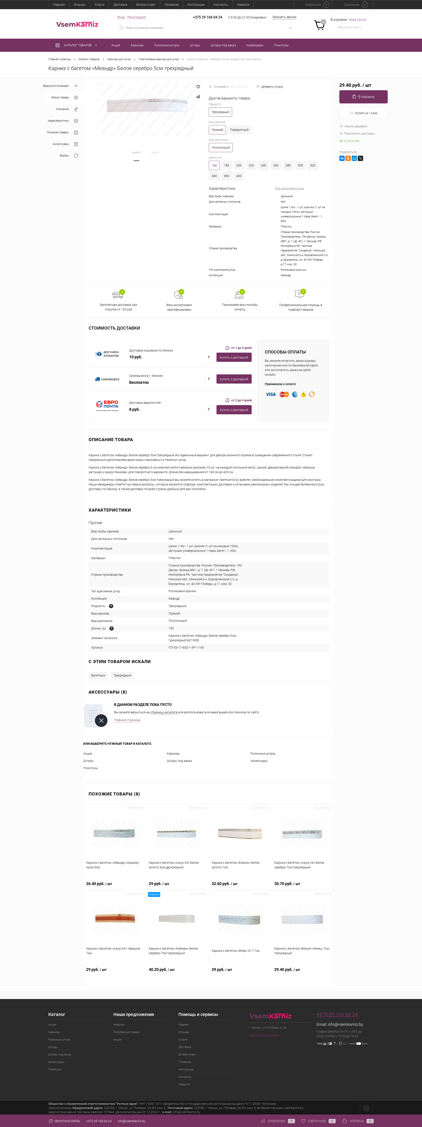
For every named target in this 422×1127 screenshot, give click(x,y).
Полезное (171, 4)
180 (226, 165)
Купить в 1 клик (366, 113)
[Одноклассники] (348, 158)
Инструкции (196, 4)
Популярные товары (126, 1032)
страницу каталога (164, 712)
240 (263, 165)
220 (251, 165)
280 (288, 165)
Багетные (98, 675)
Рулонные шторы (263, 753)
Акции (117, 1039)
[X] (360, 158)
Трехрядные (122, 675)
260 (275, 165)
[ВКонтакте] (342, 158)
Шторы (88, 761)
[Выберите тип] (111, 628)
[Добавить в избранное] (198, 87)
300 (300, 165)
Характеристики (58, 121)
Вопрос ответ (146, 4)
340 (214, 176)
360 (226, 176)
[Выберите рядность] (111, 606)
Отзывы (79, 4)
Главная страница (127, 720)
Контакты (221, 4)
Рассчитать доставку (359, 133)
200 (239, 165)
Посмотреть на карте (264, 1035)
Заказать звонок (284, 17)
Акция (87, 753)
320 (312, 165)
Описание (62, 109)
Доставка (120, 4)
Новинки (119, 1024)
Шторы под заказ (179, 761)
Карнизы (173, 753)
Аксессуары (61, 144)
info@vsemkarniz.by (345, 1024)
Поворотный (239, 130)
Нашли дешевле (355, 126)
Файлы (64, 155)
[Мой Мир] (354, 158)
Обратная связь (67, 1121)
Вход (121, 17)
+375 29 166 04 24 (207, 17)
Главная (59, 4)
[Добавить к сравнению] (198, 97)
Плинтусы (90, 768)
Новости (243, 4)
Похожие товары (58, 132)
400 (239, 176)
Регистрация (136, 17)
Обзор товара (60, 97)
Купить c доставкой (234, 357)
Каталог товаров (78, 45)
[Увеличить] (146, 110)
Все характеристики (289, 188)
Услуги (99, 4)
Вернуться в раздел (56, 85)
